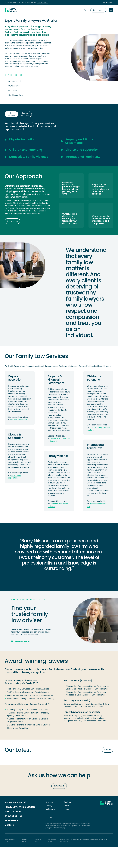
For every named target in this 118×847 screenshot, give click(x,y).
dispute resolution (19, 419)
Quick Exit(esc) (108, 2)
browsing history (42, 2)
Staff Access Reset (52, 840)
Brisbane (49, 802)
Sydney (49, 805)
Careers (9, 824)
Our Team (12, 90)
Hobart (67, 809)
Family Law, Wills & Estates (20, 806)
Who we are (11, 820)
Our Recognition (15, 95)
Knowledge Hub (14, 815)
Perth (66, 805)
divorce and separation (14, 476)
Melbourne (50, 809)
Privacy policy (24, 840)
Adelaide (67, 802)
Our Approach (14, 81)
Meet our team (13, 811)
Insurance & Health (15, 802)
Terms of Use (38, 840)
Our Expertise (14, 86)
